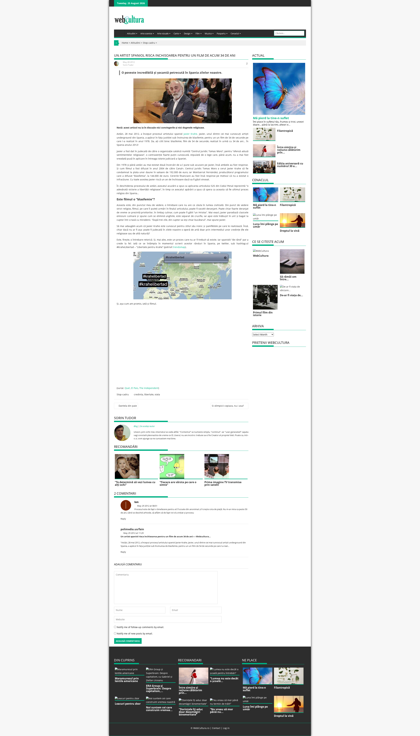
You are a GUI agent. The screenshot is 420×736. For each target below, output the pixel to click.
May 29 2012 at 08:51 (147, 505)
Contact (216, 728)
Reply (123, 518)
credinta (138, 394)
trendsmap (179, 247)
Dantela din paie (128, 405)
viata (157, 394)
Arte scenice (146, 33)
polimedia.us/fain (132, 529)
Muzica (208, 33)
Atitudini (131, 33)
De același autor (147, 426)
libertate (149, 394)
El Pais (134, 388)
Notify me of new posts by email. (135, 633)
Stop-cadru (149, 42)
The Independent (148, 388)
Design (187, 33)
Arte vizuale (162, 33)
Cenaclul (235, 33)
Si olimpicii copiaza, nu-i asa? (228, 405)
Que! (127, 388)
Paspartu (221, 33)
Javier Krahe (190, 133)
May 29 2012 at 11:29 (133, 533)
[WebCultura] (120, 32)
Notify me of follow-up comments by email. (140, 627)
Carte (176, 33)
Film (198, 33)
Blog (136, 426)
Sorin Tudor (128, 65)
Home (125, 42)
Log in (226, 728)
